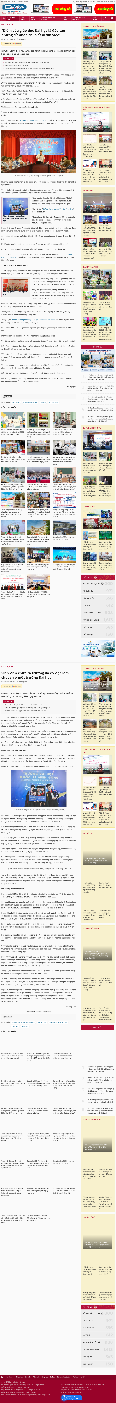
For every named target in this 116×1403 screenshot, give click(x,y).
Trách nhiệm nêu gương (48, 18)
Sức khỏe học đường (78, 18)
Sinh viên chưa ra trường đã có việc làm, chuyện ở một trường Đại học (27, 62)
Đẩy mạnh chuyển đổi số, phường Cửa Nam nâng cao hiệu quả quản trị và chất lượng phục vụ (97, 524)
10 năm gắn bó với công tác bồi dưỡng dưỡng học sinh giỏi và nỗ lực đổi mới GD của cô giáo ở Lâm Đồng (38, 433)
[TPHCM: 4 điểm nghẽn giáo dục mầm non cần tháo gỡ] (105, 295)
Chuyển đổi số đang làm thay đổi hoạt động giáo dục (105, 228)
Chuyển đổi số (89, 507)
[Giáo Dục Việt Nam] (14, 9)
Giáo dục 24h (11, 18)
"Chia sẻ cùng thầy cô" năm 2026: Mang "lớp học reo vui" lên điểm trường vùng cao (96, 445)
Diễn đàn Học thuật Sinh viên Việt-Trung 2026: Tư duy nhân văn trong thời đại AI (37, 487)
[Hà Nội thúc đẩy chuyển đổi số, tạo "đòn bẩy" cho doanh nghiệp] (90, 535)
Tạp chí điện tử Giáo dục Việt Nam (39, 1049)
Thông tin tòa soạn (23, 1)
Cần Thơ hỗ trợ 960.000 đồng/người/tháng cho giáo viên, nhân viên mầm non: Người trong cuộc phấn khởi (96, 283)
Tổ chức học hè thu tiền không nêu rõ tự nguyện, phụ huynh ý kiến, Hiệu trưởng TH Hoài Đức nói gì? (12, 513)
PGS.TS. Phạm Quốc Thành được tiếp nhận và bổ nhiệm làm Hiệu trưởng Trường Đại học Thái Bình (105, 176)
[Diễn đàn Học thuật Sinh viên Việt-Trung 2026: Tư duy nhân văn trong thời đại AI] (39, 475)
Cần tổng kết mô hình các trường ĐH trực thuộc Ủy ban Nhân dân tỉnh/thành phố (90, 253)
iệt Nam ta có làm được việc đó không (58, 209)
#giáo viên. (24, 1063)
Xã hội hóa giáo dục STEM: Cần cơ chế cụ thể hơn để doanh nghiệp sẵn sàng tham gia (63, 432)
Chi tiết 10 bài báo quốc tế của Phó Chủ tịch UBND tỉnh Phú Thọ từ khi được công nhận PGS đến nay (89, 150)
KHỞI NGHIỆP (88, 634)
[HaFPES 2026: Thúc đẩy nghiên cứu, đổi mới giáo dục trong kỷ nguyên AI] (39, 555)
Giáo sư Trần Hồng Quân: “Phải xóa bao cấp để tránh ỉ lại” (23, 705)
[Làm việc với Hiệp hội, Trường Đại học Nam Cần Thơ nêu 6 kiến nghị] (105, 242)
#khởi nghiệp (16, 402)
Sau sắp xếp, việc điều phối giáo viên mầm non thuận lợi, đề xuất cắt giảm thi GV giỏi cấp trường (89, 308)
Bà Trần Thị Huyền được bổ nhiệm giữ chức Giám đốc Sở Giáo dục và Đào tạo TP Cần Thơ (97, 127)
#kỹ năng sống (53, 402)
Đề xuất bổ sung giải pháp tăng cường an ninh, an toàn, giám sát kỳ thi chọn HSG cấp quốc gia (12, 487)
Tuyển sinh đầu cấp (91, 620)
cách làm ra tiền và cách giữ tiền (32, 120)
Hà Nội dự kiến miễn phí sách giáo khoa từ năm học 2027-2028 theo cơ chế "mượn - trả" (13, 459)
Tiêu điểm (23, 18)
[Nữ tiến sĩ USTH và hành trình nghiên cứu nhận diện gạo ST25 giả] (105, 456)
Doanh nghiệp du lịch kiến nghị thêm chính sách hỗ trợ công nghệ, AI (105, 545)
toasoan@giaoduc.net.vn (107, 1)
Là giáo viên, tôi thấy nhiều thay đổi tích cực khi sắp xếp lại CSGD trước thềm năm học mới (12, 432)
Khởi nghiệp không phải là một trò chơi (17, 65)
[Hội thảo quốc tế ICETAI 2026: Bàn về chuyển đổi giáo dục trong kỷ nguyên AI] (39, 582)
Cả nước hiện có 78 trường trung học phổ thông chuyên (64, 538)
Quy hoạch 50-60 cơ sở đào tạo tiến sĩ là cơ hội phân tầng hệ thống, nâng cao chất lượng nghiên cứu (12, 568)
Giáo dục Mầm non (91, 267)
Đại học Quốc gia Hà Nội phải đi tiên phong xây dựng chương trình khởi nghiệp (29, 68)
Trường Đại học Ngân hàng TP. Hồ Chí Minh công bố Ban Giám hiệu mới (105, 148)
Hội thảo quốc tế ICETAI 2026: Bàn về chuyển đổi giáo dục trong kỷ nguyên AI (38, 594)
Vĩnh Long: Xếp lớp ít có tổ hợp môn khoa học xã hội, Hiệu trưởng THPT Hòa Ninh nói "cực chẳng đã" (89, 67)
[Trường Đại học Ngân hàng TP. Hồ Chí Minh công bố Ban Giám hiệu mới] (105, 138)
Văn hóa (95, 18)
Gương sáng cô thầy (92, 428)
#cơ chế (43, 402)
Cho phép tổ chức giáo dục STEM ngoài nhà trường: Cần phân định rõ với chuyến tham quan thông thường (38, 513)
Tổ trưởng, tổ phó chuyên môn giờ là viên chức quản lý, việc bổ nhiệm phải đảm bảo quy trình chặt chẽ (100, 419)
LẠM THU (86, 605)
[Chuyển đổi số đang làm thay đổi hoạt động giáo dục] (105, 219)
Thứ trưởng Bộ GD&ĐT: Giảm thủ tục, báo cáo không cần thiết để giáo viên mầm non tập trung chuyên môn (105, 333)
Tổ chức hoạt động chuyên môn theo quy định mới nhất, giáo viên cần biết (100, 409)
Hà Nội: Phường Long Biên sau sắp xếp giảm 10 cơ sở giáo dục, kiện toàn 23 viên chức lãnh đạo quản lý (64, 513)
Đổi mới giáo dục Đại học (93, 584)
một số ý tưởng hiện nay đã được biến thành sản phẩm (34, 320)
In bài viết (9, 396)
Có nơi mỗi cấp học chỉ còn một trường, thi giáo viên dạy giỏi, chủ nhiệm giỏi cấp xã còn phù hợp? (64, 487)
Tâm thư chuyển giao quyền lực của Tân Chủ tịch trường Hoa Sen (25, 711)
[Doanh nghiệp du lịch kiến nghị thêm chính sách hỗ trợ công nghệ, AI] (105, 535)
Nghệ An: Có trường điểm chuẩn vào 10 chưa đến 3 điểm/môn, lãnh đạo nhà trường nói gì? (105, 92)
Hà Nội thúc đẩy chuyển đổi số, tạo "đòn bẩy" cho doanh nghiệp (89, 545)
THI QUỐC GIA (88, 591)
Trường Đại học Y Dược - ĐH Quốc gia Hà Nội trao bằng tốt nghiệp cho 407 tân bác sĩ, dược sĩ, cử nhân (13, 595)
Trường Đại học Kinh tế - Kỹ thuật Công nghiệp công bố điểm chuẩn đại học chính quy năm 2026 (101, 388)
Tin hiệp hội (88, 190)
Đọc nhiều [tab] (97, 347)
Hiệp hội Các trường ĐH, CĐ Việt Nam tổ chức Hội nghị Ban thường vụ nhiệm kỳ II (89, 230)
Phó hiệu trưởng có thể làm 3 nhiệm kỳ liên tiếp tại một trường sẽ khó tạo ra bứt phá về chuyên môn (100, 399)
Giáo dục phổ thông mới (93, 26)
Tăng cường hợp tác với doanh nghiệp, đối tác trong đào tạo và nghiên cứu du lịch (96, 208)
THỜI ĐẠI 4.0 (87, 627)
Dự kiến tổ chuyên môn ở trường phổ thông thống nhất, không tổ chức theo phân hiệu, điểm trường (100, 377)
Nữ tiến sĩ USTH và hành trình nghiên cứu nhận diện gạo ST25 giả (105, 466)
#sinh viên (15, 1063)
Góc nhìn (33, 18)
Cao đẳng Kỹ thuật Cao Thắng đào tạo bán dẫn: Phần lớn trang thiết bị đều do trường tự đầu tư (38, 459)
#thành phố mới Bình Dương (58, 1059)
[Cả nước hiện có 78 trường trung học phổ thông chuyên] (64, 527)
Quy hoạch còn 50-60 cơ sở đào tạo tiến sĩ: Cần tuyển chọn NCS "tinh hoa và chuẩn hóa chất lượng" (64, 460)
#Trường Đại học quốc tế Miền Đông (23, 1059)
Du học (66, 18)
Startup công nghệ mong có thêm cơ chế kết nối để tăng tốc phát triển (89, 566)
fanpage (71, 1398)
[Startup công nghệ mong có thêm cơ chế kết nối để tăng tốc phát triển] (90, 556)
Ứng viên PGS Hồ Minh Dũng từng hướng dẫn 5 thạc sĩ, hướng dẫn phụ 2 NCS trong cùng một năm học (89, 176)
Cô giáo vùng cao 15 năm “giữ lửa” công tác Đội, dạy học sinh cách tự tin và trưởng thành (90, 491)
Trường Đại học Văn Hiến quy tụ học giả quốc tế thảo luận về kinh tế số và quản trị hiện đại (64, 567)
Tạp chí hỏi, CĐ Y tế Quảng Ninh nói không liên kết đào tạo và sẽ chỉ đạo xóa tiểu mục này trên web (38, 540)
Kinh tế (104, 18)
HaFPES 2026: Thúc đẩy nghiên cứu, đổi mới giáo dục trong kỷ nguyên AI (38, 567)
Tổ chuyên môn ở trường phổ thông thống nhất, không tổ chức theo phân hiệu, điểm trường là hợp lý (105, 67)
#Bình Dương (42, 1059)
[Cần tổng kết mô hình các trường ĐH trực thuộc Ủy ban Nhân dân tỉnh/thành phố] (90, 242)
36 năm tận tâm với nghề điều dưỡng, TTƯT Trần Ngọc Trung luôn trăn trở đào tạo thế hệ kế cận (105, 492)
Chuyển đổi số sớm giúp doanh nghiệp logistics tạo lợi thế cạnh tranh (105, 566)
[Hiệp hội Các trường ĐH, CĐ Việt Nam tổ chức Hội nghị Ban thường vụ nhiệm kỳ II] (90, 219)
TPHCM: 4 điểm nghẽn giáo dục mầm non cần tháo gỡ (105, 305)
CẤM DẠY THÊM (88, 598)
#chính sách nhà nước (30, 402)
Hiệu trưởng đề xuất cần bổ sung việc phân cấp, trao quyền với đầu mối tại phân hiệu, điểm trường (89, 92)
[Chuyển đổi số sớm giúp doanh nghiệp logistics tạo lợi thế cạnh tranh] (105, 556)
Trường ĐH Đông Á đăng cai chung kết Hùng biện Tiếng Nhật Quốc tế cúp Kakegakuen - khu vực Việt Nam (12, 540)
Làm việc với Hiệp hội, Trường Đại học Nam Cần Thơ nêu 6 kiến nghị (105, 252)
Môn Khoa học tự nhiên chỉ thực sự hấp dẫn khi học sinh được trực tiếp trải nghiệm (89, 467)
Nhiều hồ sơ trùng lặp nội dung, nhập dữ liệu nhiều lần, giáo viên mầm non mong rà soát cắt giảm (89, 333)
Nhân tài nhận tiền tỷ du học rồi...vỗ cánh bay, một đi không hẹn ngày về (27, 708)
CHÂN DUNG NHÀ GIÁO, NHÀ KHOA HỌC (96, 108)
